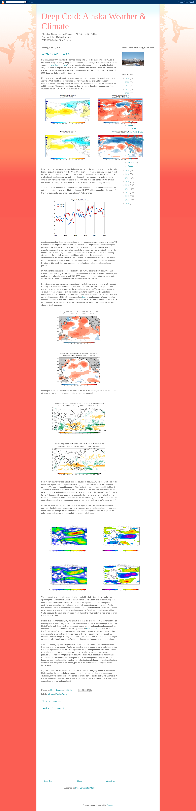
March (130, 159)
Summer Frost (133, 143)
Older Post (110, 781)
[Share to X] (85, 690)
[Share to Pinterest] (90, 690)
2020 (127, 100)
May (130, 151)
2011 (127, 200)
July (130, 122)
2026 (127, 78)
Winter (65, 694)
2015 (127, 185)
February (132, 162)
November (132, 107)
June (130, 125)
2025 (127, 82)
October (131, 111)
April (130, 155)
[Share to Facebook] (88, 690)
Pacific (58, 694)
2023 (127, 89)
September (132, 114)
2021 (127, 97)
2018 (127, 174)
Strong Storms (133, 136)
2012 (127, 196)
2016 (127, 181)
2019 (127, 171)
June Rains (131, 128)
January (131, 166)
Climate (51, 694)
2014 (127, 189)
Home (79, 781)
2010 (127, 203)
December (132, 103)
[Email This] (79, 690)
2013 (127, 192)
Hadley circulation (93, 629)
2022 (127, 93)
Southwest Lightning (135, 139)
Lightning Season (134, 147)
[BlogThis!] (82, 690)
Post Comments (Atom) (85, 788)
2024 (127, 86)
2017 (127, 178)
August (131, 118)
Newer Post (48, 781)
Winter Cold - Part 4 (135, 132)
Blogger (110, 805)
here (52, 65)
